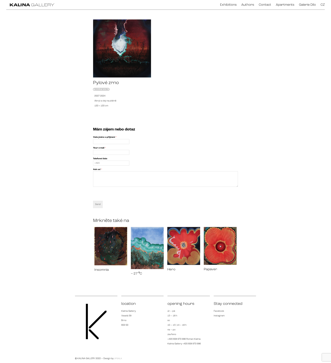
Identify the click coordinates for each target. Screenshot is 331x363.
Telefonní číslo (100, 159)
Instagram (219, 316)
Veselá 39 (126, 316)
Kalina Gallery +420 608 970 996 (184, 344)
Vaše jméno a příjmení (105, 137)
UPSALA (118, 359)
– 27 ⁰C (136, 273)
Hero (171, 269)
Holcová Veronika (101, 89)
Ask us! (97, 169)
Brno (123, 320)
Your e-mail (99, 148)
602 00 (124, 325)
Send (98, 204)
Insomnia (101, 270)
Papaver (210, 269)
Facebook (219, 311)
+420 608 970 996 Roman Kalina (184, 339)
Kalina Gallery (128, 311)
